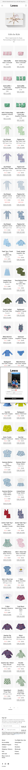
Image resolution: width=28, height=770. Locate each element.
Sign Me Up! (14, 398)
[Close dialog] (27, 368)
